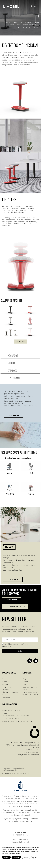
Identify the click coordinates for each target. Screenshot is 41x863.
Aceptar (6, 857)
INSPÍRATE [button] (14, 579)
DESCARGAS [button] (14, 415)
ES (32, 858)
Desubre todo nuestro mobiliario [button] (18, 458)
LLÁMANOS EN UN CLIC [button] (16, 607)
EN (35, 858)
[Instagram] (29, 660)
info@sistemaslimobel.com (28, 755)
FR (38, 858)
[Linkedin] (35, 660)
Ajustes (26, 857)
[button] (31, 6)
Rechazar (16, 857)
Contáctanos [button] (12, 600)
